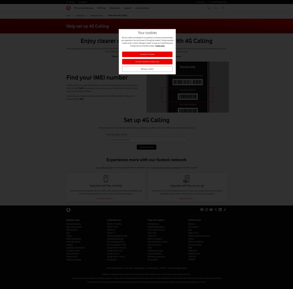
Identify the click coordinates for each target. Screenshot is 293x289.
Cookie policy (160, 46)
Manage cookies (147, 69)
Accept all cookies (147, 54)
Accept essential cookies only (147, 62)
